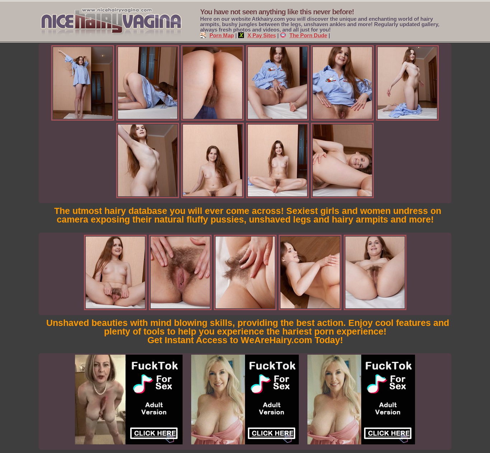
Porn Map (221, 35)
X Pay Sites (262, 35)
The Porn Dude (308, 35)
